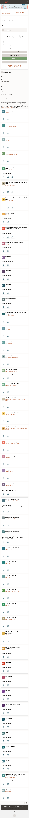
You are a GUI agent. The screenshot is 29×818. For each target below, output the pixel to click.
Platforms (2, 84)
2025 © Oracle (7, 806)
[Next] (26, 803)
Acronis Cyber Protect (9, 532)
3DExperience (7, 214)
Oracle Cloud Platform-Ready (7, 107)
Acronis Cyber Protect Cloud (10, 549)
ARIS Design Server (8, 343)
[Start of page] (14, 815)
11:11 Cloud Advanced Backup (10, 126)
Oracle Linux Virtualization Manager (22, 37)
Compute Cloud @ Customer (9, 48)
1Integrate (7, 140)
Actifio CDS (7, 563)
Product (2, 74)
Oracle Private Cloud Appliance (20, 12)
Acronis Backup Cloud (9, 485)
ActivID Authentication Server (10, 650)
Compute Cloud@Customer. (6, 13)
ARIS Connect (7, 329)
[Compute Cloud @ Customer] (8, 119)
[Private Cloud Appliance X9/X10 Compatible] (4, 119)
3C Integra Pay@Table (9, 200)
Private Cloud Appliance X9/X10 (10, 45)
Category (2, 88)
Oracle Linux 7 (7, 36)
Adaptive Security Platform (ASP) (11, 733)
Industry (2, 91)
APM (6, 300)
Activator (7, 664)
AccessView (7, 457)
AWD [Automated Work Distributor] (11, 371)
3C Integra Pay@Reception (9, 185)
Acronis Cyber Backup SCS (10, 518)
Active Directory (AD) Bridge (10, 678)
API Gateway (7, 286)
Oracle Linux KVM (14, 37)
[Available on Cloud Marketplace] (4, 176)
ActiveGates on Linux (9, 692)
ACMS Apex (7, 230)
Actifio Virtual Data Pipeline (10, 619)
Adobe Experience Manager (10, 747)
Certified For (8, 30)
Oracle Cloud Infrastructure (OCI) (21, 11)
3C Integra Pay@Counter (9, 169)
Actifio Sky (7, 605)
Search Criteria (7, 72)
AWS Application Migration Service (11, 385)
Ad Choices (17, 808)
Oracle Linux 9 (14, 35)
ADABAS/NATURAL (9, 258)
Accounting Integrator (9, 471)
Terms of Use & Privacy (16, 806)
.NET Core (7, 112)
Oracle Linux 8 (22, 35)
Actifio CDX (7, 577)
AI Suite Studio (8, 272)
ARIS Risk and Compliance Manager (11, 357)
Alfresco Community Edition (10, 777)
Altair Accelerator (8, 791)
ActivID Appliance (8, 634)
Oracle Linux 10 (7, 35)
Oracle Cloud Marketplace (5, 81)
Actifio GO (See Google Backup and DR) (12, 591)
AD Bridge (7, 244)
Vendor (2, 78)
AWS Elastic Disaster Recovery (10, 414)
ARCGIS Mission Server (9, 315)
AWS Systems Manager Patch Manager (12, 443)
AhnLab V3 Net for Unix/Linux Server (12, 761)
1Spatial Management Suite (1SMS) (11, 154)
